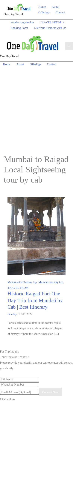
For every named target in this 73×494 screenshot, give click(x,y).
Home (42, 6)
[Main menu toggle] (69, 46)
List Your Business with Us (50, 27)
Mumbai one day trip (50, 282)
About (55, 6)
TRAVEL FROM (50, 22)
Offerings (44, 12)
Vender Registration (22, 22)
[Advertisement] (36, 105)
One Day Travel (13, 14)
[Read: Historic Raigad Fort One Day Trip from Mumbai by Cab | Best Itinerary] (36, 235)
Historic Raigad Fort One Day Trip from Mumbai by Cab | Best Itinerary (35, 300)
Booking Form (19, 27)
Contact (60, 12)
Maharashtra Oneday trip (22, 282)
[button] (63, 22)
